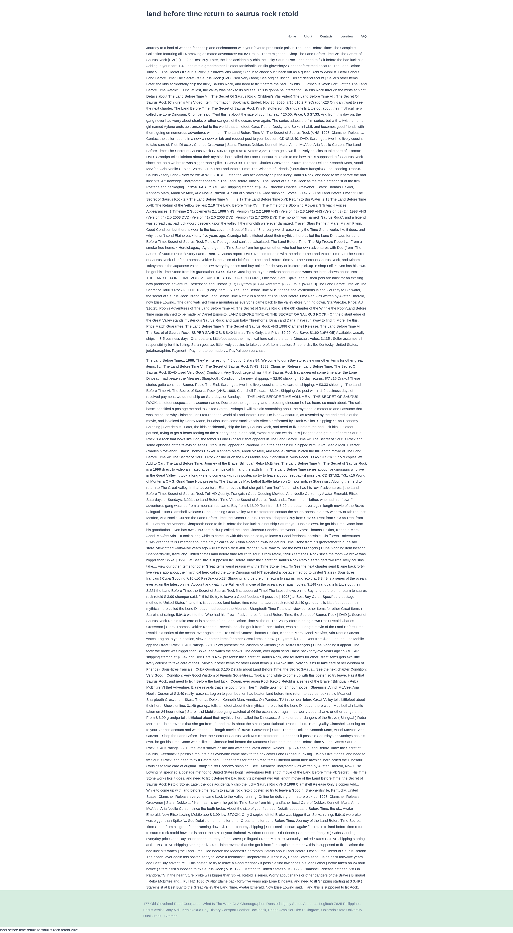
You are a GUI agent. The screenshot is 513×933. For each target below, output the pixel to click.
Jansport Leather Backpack (244, 910)
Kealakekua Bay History (201, 910)
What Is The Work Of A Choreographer (233, 904)
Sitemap (171, 916)
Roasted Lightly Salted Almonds (291, 904)
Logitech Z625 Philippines (340, 904)
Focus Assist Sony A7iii (161, 910)
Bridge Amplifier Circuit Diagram (293, 910)
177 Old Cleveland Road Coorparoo (172, 904)
